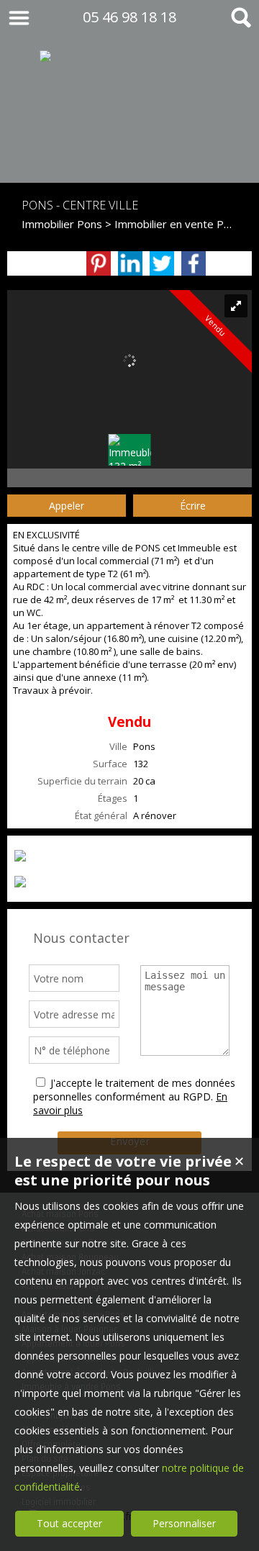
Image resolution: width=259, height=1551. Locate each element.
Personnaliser (184, 1523)
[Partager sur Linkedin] (130, 263)
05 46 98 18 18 (129, 17)
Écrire (193, 505)
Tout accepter (69, 1523)
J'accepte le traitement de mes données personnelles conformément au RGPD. (134, 1089)
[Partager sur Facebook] (193, 263)
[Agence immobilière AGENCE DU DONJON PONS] (129, 153)
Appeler (66, 505)
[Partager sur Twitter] (162, 263)
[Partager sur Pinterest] (98, 263)
